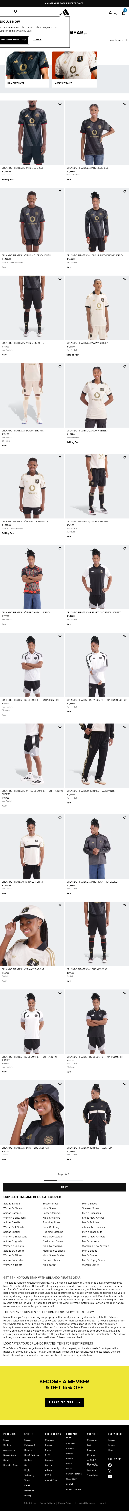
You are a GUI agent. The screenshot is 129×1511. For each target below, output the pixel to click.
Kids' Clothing (51, 1227)
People (69, 1459)
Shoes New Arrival (93, 1218)
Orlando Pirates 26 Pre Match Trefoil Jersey (94, 612)
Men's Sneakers (91, 1213)
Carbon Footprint (74, 1474)
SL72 (47, 1455)
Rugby (27, 1470)
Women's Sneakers (14, 1218)
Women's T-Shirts (13, 1227)
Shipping (91, 1450)
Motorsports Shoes (54, 1251)
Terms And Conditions (85, 1503)
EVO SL (48, 1475)
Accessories (9, 1450)
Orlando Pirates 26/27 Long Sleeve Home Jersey (95, 255)
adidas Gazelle (11, 1222)
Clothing (7, 1445)
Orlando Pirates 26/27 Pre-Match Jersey (26, 612)
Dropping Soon (10, 1465)
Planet (69, 1464)
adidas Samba (11, 1203)
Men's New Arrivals (93, 1236)
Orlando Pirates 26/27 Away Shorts (23, 431)
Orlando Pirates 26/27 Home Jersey (22, 168)
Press (69, 1469)
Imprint (102, 1503)
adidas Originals (13, 1241)
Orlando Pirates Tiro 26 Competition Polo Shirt (30, 700)
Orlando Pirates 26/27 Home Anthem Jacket (92, 882)
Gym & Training (31, 1455)
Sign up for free (61, 1402)
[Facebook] (110, 1465)
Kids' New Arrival (53, 1246)
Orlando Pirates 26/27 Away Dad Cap (23, 969)
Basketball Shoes (53, 1241)
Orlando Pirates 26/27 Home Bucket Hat (25, 1148)
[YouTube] (110, 1476)
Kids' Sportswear (53, 1236)
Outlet (6, 1460)
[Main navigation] (6, 12)
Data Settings (30, 1503)
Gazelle (48, 1465)
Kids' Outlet (49, 1265)
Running (28, 1450)
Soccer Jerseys (51, 1213)
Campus (49, 1460)
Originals (49, 1440)
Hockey (27, 1496)
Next (64, 1187)
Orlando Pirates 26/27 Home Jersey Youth (26, 255)
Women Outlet (90, 1265)
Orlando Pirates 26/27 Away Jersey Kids (25, 522)
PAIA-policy (71, 1479)
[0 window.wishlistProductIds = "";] (15, 12)
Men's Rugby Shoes (93, 1260)
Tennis (27, 1480)
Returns (91, 1455)
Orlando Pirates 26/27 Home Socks (87, 969)
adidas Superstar (13, 1260)
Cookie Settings (47, 1503)
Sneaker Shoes (90, 1208)
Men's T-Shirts (90, 1222)
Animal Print (51, 1480)
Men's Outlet (89, 1255)
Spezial (48, 1450)
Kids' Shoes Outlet (53, 1255)
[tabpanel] (64, 646)
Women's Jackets (13, 1246)
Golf (26, 1465)
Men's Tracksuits (92, 1232)
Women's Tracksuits (15, 1236)
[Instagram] (109, 1471)
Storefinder (92, 1475)
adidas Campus (12, 1213)
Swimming (29, 1475)
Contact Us (92, 1440)
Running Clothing (53, 1232)
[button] (60, 104)
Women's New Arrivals (95, 1246)
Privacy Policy (64, 1503)
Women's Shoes (12, 1208)
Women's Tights (12, 1265)
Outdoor (28, 1460)
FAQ (89, 1445)
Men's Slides (89, 1251)
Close (37, 40)
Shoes (6, 1440)
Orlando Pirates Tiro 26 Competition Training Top (96, 700)
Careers (70, 1449)
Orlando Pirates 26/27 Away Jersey (87, 343)
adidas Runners (73, 1489)
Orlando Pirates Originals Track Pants (91, 791)
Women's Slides (12, 1255)
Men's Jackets (90, 1241)
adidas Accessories (93, 1227)
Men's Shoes (89, 1203)
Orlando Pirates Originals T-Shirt (22, 882)
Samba (48, 1445)
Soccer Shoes (50, 1203)
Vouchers (91, 1470)
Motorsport (29, 1445)
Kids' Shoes (49, 1208)
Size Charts (92, 1465)
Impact (69, 1454)
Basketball (29, 1490)
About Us (70, 1443)
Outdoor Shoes (51, 1260)
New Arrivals (9, 1455)
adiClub (69, 1484)
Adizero (48, 1470)
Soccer (27, 1440)
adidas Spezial (11, 1232)
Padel (27, 1485)
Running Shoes (51, 1222)
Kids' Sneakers (51, 1218)
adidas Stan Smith (14, 1251)
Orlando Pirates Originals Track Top (89, 1148)
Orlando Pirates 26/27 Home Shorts (23, 343)
